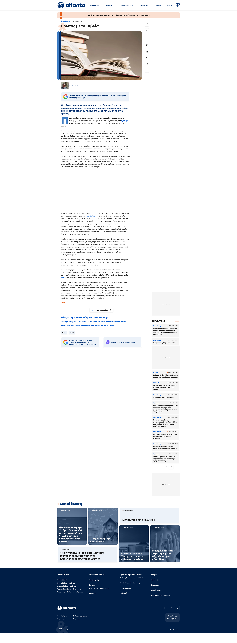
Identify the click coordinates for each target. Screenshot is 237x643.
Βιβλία (72, 332)
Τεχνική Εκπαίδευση (64, 589)
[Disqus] (102, 377)
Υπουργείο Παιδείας (127, 5)
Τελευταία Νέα (94, 5)
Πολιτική (123, 593)
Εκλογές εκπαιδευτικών (75, 592)
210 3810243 (171, 619)
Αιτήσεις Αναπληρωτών (128, 578)
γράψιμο (124, 121)
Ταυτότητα (77, 619)
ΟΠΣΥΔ (140, 578)
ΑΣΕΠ (90, 588)
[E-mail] (147, 70)
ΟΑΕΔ (96, 588)
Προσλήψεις (104, 588)
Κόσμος (154, 575)
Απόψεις (154, 580)
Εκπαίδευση (109, 5)
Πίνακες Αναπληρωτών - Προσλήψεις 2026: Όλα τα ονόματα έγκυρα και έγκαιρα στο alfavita (93, 322)
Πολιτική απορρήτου (80, 616)
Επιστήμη (155, 585)
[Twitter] (147, 45)
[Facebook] (147, 39)
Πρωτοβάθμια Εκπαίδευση (66, 583)
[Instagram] (171, 608)
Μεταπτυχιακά (125, 588)
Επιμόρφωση (156, 590)
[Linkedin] (147, 51)
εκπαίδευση (71, 503)
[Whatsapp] (147, 64)
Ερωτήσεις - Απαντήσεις (160, 595)
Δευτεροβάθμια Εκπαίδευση (67, 586)
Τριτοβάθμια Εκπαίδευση (130, 583)
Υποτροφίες (61, 592)
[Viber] (147, 58)
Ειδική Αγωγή (77, 589)
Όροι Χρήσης (62, 616)
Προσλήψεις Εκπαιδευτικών (131, 575)
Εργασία (158, 5)
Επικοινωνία (61, 619)
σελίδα (64, 277)
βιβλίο (64, 332)
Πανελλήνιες (144, 5)
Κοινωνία (170, 5)
